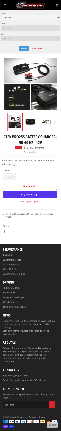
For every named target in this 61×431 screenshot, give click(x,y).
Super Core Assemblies (14, 274)
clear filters (37, 48)
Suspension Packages (13, 297)
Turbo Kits (8, 255)
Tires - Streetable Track (14, 307)
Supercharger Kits (12, 260)
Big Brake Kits (10, 292)
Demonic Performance (19, 417)
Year (3, 13)
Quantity (7, 170)
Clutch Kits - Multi (11, 288)
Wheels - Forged (10, 302)
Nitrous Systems (11, 264)
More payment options (30, 201)
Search (24, 48)
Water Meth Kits (10, 269)
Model (3, 34)
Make (3, 24)
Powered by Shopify (37, 417)
